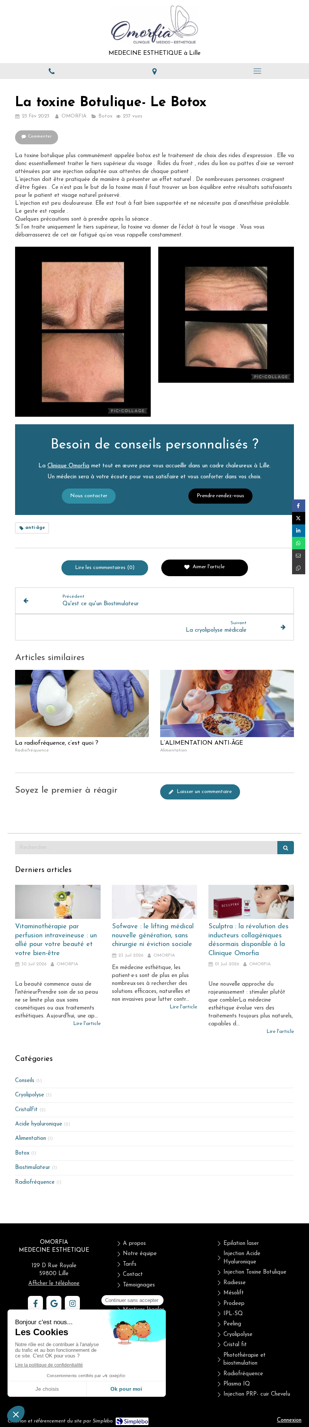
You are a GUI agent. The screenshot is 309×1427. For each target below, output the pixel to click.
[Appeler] (51, 71)
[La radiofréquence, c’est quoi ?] (82, 703)
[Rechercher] (285, 847)
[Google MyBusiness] (53, 1303)
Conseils (24, 1081)
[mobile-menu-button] (257, 71)
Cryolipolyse (29, 1095)
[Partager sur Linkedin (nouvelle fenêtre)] (298, 530)
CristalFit (26, 1110)
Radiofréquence (35, 1182)
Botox (22, 1153)
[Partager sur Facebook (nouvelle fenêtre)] (298, 505)
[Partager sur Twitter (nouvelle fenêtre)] (298, 518)
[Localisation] (154, 71)
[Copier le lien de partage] (298, 568)
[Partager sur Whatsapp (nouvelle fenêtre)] (298, 543)
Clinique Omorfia (68, 466)
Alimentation (30, 1138)
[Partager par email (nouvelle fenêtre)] (298, 555)
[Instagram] (72, 1303)
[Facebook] (35, 1303)
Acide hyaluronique (38, 1124)
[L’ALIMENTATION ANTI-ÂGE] (227, 703)
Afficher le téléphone (54, 1283)
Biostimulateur (32, 1167)
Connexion (289, 1420)
